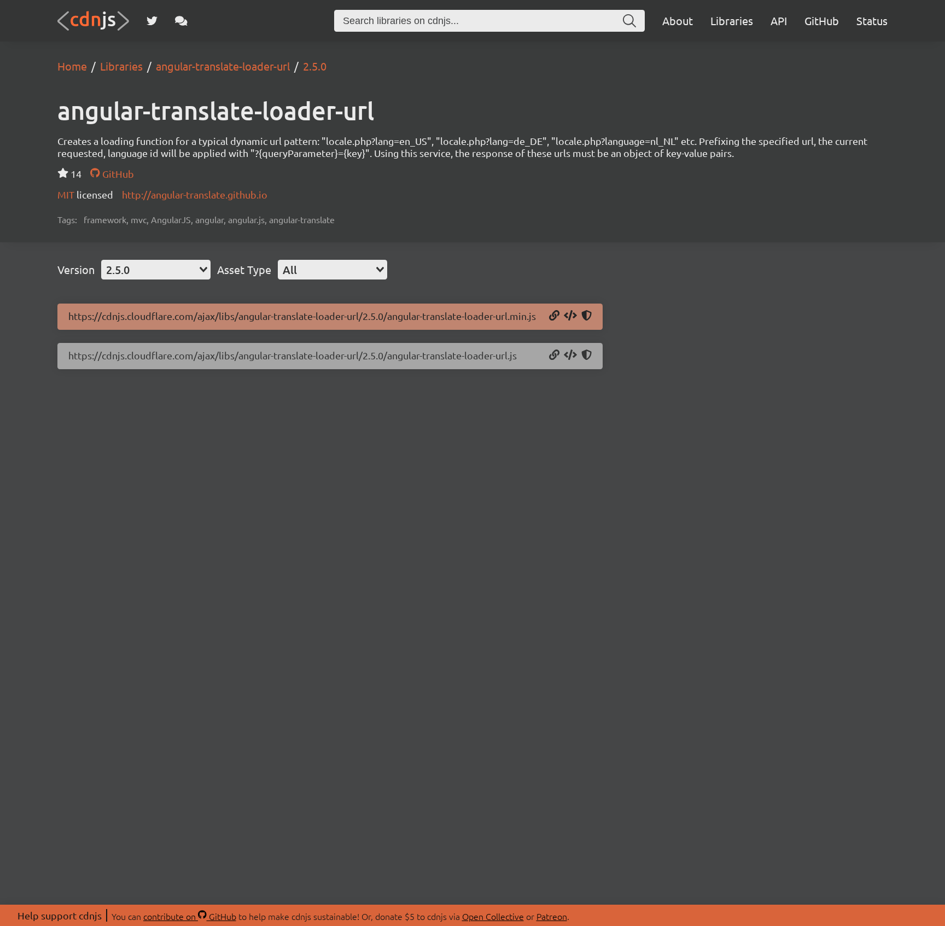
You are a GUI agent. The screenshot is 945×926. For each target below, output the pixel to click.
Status (872, 20)
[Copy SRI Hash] (586, 316)
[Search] (629, 20)
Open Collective (493, 916)
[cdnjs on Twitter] (152, 21)
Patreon (551, 916)
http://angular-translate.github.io (194, 194)
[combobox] (156, 269)
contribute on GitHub (189, 916)
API (779, 20)
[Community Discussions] (181, 21)
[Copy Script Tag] (570, 316)
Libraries (731, 20)
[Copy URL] (554, 316)
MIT (67, 194)
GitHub (821, 20)
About (677, 20)
